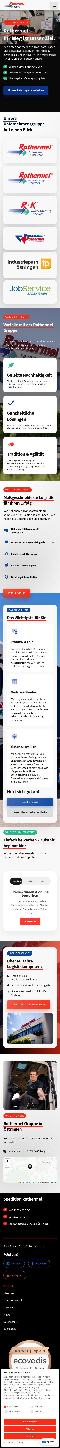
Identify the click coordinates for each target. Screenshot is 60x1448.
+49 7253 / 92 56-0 (19, 1210)
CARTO (53, 1182)
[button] (30, 1167)
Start (43, 881)
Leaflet (22, 1182)
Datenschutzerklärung (13, 1442)
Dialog (30, 881)
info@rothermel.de (19, 1217)
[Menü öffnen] (54, 6)
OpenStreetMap (33, 1182)
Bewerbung (17, 881)
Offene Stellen (30, 921)
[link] (30, 151)
